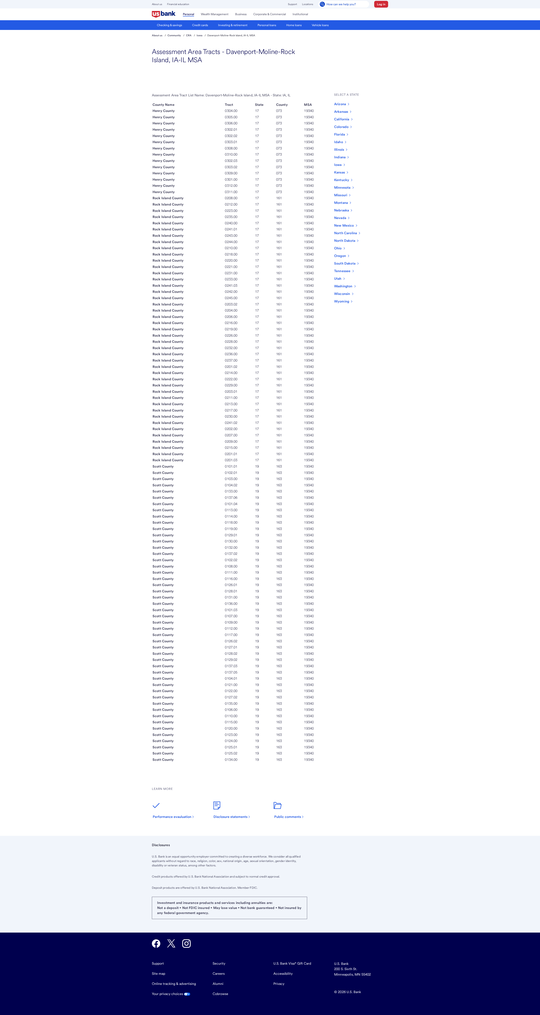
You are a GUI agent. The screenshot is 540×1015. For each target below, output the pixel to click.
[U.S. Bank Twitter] (171, 943)
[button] (381, 4)
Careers (219, 974)
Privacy (278, 984)
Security (219, 963)
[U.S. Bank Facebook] (156, 943)
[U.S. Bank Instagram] (186, 943)
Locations (307, 4)
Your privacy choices (168, 994)
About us (157, 4)
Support (292, 4)
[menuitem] (164, 14)
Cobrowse (220, 994)
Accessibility (283, 974)
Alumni (218, 984)
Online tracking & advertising (174, 984)
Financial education (178, 4)
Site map (158, 974)
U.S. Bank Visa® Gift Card (292, 963)
